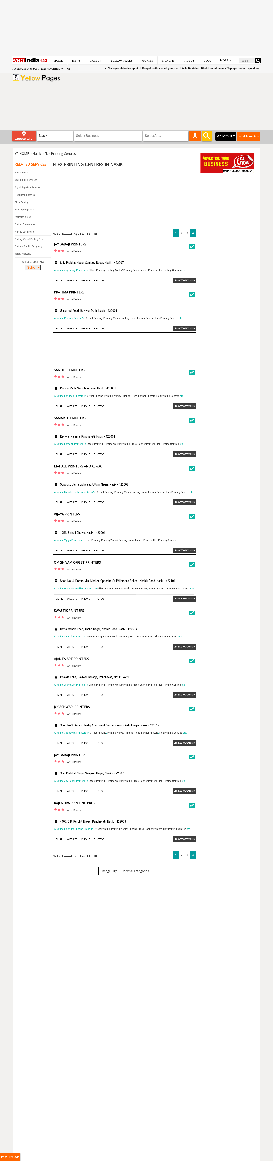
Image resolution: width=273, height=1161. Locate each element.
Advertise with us (59, 68)
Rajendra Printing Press (75, 803)
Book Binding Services (26, 180)
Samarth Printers (70, 418)
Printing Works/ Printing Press (29, 239)
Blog (207, 60)
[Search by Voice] (195, 136)
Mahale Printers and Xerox (78, 466)
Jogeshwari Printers (72, 707)
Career (95, 60)
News (76, 60)
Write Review (74, 251)
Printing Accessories (25, 224)
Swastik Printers (69, 610)
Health (168, 60)
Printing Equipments (24, 231)
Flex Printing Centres (25, 195)
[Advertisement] (136, 28)
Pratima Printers (69, 292)
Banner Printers (22, 172)
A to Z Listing (33, 262)
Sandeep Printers (69, 370)
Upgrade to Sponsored (184, 280)
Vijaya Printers (67, 514)
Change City (109, 871)
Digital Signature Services (27, 187)
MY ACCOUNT (225, 136)
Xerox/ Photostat (23, 253)
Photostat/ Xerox (23, 217)
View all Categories (136, 871)
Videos (188, 60)
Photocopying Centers (25, 209)
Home (58, 60)
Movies (147, 60)
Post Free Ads (248, 136)
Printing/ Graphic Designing (28, 246)
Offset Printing (22, 202)
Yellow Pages (122, 60)
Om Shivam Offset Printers (77, 562)
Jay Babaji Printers (70, 244)
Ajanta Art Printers (71, 659)
